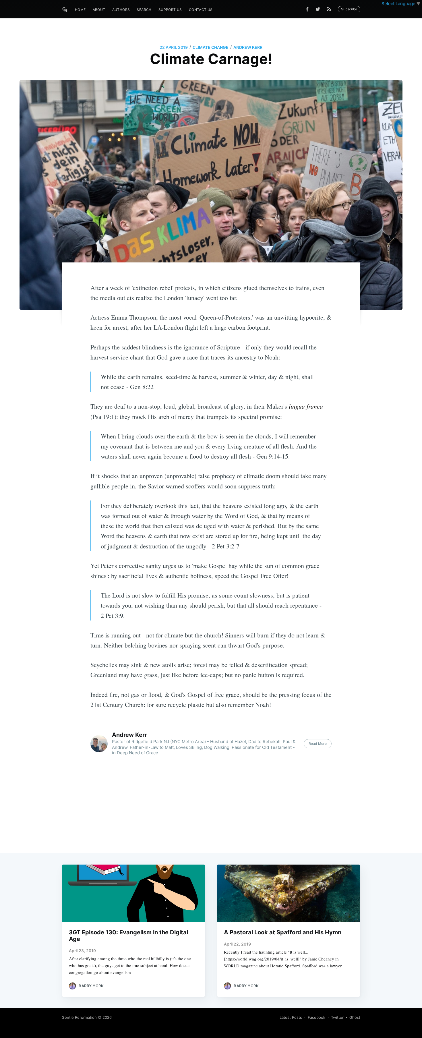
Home (80, 9)
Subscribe (349, 9)
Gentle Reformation (79, 1017)
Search (144, 9)
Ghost (354, 1017)
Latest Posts (291, 1017)
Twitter (337, 1017)
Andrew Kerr (247, 47)
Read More (318, 743)
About (99, 9)
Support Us (170, 9)
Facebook (316, 1017)
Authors (121, 9)
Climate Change (211, 47)
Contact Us (201, 9)
